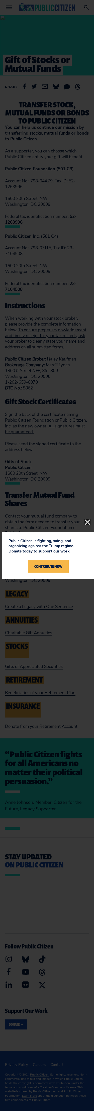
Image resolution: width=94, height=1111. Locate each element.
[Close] (87, 522)
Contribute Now (48, 566)
